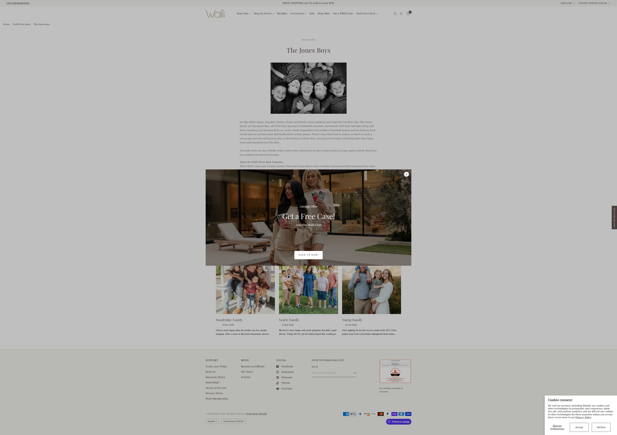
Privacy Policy (583, 417)
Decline (601, 427)
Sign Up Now (308, 255)
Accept (579, 427)
